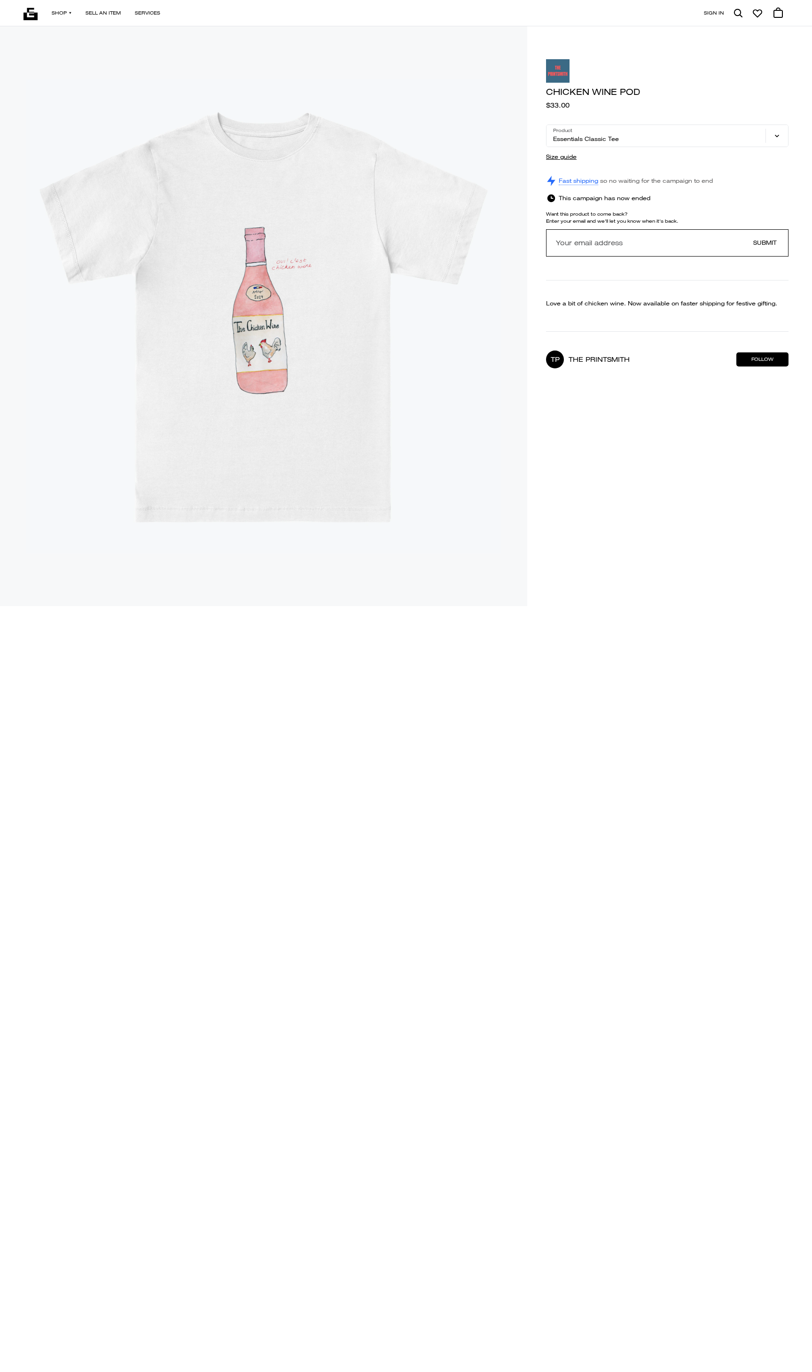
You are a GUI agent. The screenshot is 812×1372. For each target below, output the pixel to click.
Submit (765, 243)
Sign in (714, 13)
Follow (762, 359)
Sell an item (103, 13)
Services (147, 13)
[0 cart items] (778, 13)
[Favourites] (757, 13)
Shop (59, 13)
